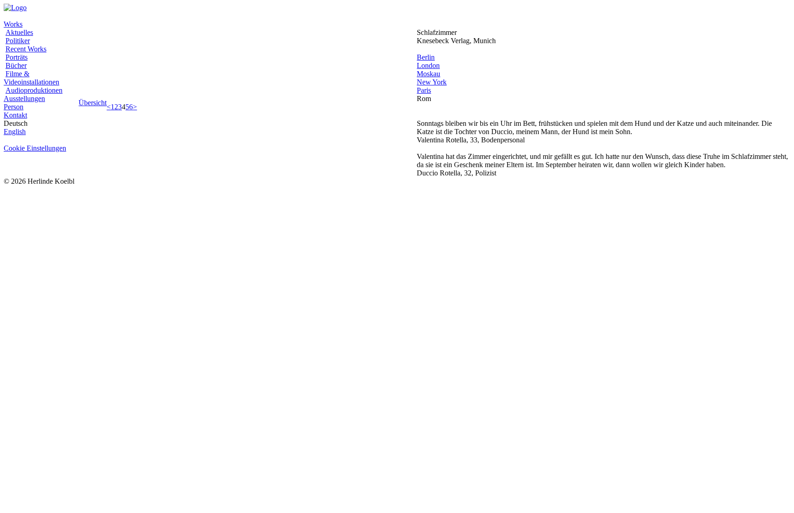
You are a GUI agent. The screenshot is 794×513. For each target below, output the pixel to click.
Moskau (428, 74)
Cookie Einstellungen (35, 148)
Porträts (17, 57)
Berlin (426, 57)
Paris (424, 90)
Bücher (16, 65)
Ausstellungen (24, 98)
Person (13, 107)
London (428, 65)
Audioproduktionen (34, 90)
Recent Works (26, 49)
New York (432, 82)
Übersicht (93, 103)
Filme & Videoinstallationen (31, 78)
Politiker (18, 41)
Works (13, 24)
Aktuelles (19, 32)
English (15, 131)
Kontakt (15, 115)
